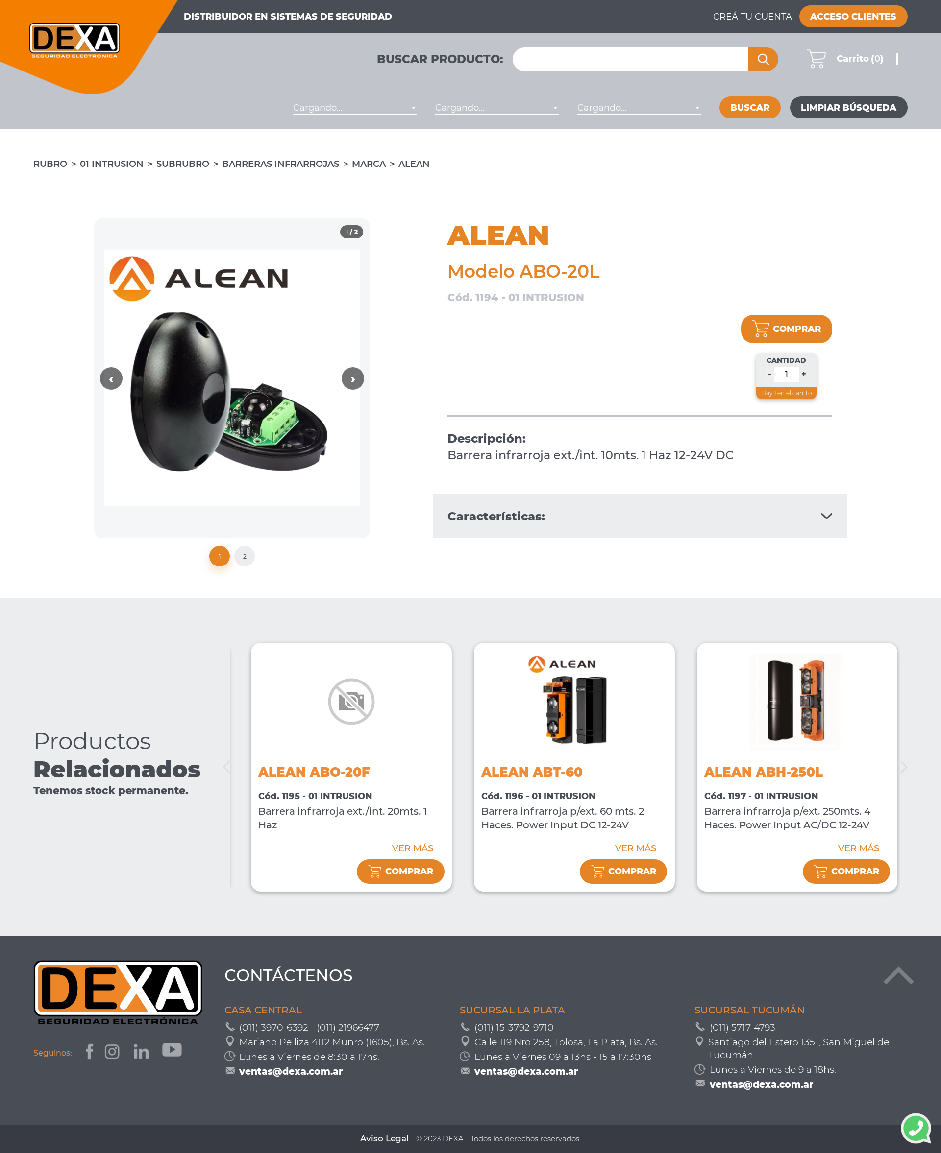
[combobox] (355, 108)
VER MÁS (412, 848)
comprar (797, 329)
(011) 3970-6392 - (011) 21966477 (309, 1027)
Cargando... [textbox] (318, 107)
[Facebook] (88, 1053)
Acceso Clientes (853, 16)
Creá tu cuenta (752, 16)
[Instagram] (113, 1053)
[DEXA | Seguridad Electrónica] (89, 47)
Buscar (749, 107)
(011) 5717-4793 (742, 1027)
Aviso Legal (384, 1138)
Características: (496, 516)
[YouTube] (173, 1053)
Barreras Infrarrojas (280, 164)
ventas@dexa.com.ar (291, 1071)
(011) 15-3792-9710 (514, 1027)
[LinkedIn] (142, 1053)
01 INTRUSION (112, 164)
